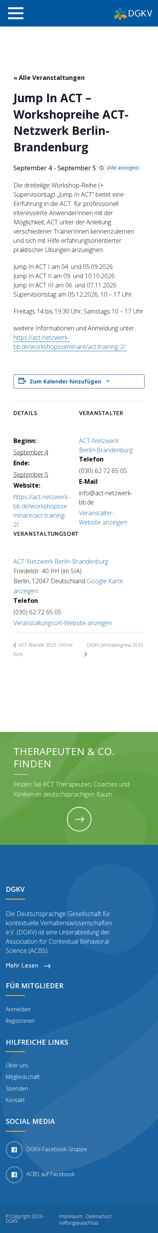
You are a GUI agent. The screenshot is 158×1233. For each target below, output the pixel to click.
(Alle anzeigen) (122, 167)
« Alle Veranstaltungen (49, 77)
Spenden (17, 1088)
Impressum (70, 1216)
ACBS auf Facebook (50, 1174)
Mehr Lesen (23, 965)
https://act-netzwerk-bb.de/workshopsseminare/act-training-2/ (70, 342)
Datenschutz (99, 1216)
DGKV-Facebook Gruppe (56, 1149)
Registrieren (20, 1020)
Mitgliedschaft (23, 1076)
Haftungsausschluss (78, 1223)
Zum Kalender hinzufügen (65, 381)
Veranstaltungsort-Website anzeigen (62, 623)
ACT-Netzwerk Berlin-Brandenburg (60, 561)
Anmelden (18, 1009)
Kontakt (15, 1100)
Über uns (17, 1065)
